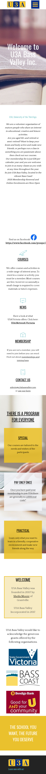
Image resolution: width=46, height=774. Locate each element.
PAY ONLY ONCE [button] (23, 482)
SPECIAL (23, 437)
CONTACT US (23, 379)
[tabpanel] (23, 58)
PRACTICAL (23, 530)
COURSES (23, 259)
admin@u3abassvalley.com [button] (23, 387)
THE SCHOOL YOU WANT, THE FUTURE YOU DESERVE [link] (23, 733)
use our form (24, 391)
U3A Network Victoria (23, 323)
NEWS (23, 307)
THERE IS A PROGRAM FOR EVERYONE (23, 416)
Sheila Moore (21, 596)
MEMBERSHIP (23, 341)
